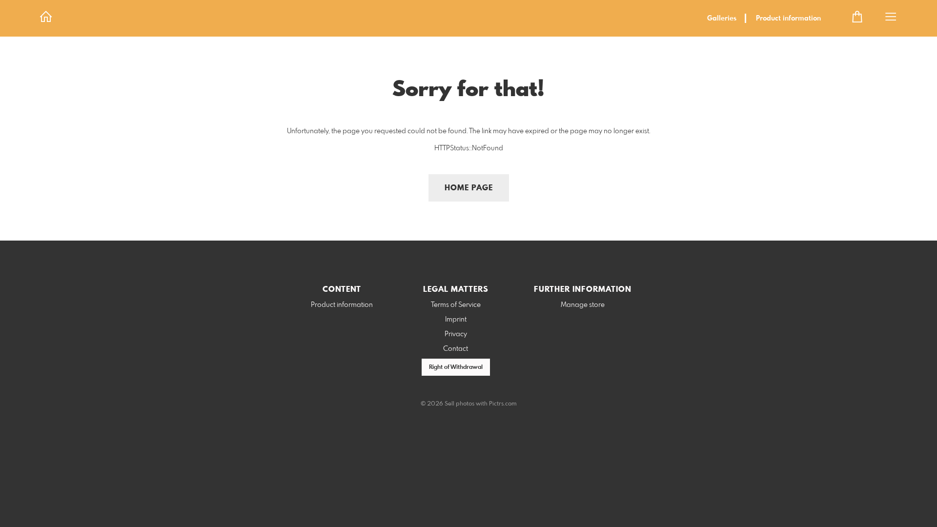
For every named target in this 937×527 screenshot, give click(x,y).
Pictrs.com (503, 404)
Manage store (583, 305)
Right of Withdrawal (456, 367)
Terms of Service (456, 305)
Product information (788, 18)
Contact (455, 348)
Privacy (456, 334)
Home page (469, 188)
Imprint (456, 319)
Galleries (721, 18)
